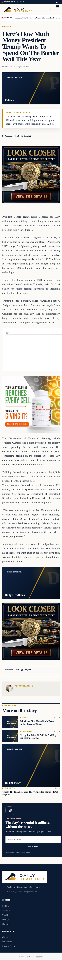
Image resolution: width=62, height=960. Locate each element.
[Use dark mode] (57, 2)
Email (17, 136)
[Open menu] (57, 9)
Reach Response (36, 957)
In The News (26, 731)
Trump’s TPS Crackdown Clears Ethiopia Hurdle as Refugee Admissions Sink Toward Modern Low (37, 18)
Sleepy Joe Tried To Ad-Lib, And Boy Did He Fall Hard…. (38, 736)
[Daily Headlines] (17, 9)
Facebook (9, 136)
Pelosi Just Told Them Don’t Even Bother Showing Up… (37, 722)
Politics (7, 27)
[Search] (51, 9)
